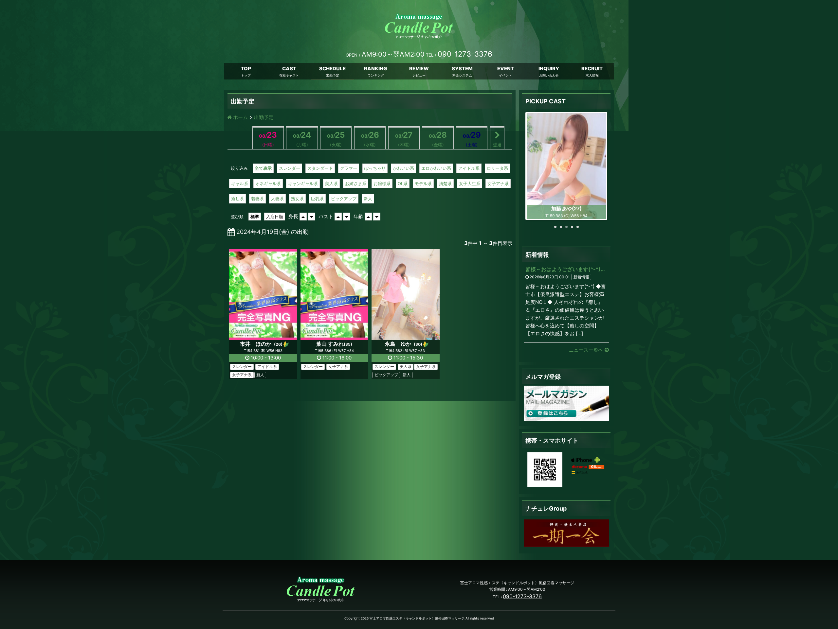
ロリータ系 (497, 168)
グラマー (348, 168)
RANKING (375, 68)
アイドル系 (469, 168)
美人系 (331, 183)
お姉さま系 (355, 183)
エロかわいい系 (436, 168)
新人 (368, 198)
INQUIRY (548, 68)
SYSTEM (462, 68)
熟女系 (297, 198)
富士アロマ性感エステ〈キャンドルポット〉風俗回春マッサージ (417, 618)
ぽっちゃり (375, 168)
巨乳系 (317, 198)
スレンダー (289, 168)
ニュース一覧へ (587, 350)
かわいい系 (403, 168)
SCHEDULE (332, 68)
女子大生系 (469, 183)
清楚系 (445, 183)
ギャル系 (239, 183)
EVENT (505, 68)
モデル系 (423, 183)
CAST (289, 68)
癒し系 (237, 198)
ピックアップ (343, 198)
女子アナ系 (498, 183)
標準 (254, 216)
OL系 (403, 183)
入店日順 (274, 216)
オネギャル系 (268, 183)
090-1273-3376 (522, 596)
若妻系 (257, 198)
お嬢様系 (382, 183)
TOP (246, 68)
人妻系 (277, 198)
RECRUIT (592, 68)
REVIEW (419, 68)
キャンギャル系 (303, 183)
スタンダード (320, 168)
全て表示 (263, 168)
